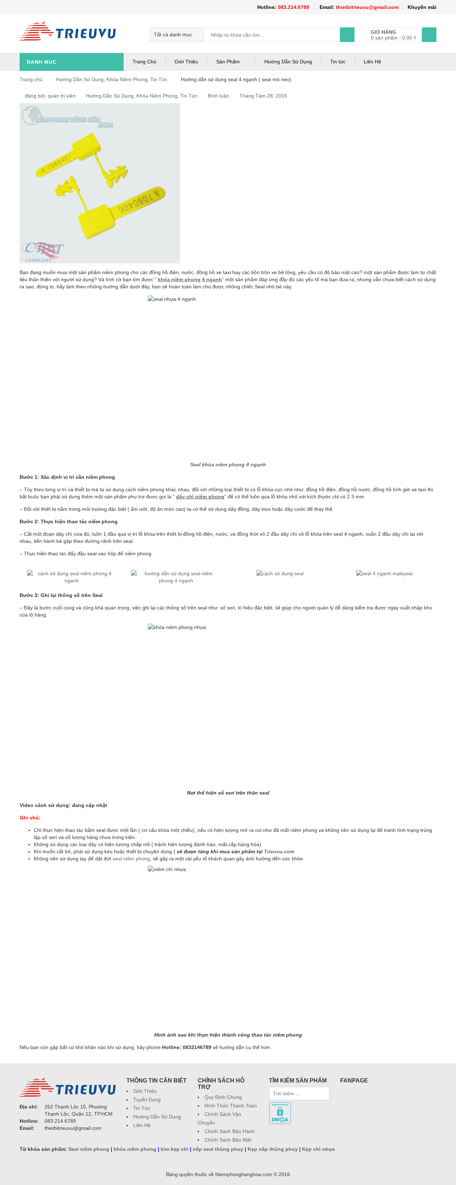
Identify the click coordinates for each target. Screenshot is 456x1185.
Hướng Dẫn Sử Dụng (288, 61)
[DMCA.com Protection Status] (280, 1105)
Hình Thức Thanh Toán (230, 1105)
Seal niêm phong (88, 1149)
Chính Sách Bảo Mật (227, 1140)
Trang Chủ (144, 61)
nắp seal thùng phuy (218, 1149)
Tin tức (338, 61)
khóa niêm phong (135, 1149)
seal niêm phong (131, 858)
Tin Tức (158, 79)
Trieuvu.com (279, 851)
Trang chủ (31, 79)
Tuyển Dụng (147, 1099)
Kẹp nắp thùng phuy (273, 1149)
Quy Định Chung (223, 1097)
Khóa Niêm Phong (127, 79)
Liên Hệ (372, 61)
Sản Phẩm (228, 61)
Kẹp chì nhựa (318, 1149)
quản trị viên (62, 96)
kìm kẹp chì (174, 1149)
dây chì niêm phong (200, 496)
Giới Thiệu (186, 61)
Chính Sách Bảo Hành (229, 1131)
